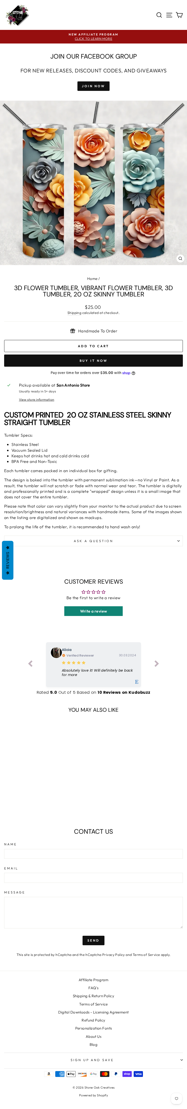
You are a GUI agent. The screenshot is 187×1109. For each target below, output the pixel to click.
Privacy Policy (113, 955)
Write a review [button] (93, 611)
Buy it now (94, 361)
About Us (93, 1036)
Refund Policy (93, 1020)
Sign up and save (92, 1060)
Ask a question (93, 541)
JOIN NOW (93, 86)
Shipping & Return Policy (93, 996)
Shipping (74, 313)
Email (11, 868)
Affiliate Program (93, 980)
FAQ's (93, 988)
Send (93, 940)
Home (92, 278)
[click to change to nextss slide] (157, 664)
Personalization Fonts (93, 1028)
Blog (94, 1044)
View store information (36, 399)
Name (10, 844)
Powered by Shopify (93, 1095)
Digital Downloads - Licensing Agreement (93, 1012)
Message (14, 892)
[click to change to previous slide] (30, 664)
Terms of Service (146, 955)
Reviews (7, 560)
